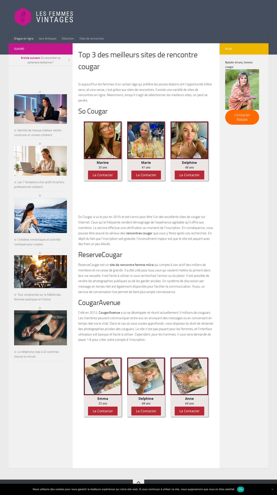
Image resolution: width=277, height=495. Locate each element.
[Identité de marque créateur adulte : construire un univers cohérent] (40, 107)
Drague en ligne (24, 38)
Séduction (68, 38)
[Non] (272, 489)
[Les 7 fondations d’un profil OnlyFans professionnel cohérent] (40, 159)
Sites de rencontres (91, 38)
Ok (240, 489)
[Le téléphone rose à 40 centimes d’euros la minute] (40, 326)
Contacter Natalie (242, 117)
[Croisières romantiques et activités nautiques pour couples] (40, 213)
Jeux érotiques (47, 38)
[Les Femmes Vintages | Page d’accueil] (44, 17)
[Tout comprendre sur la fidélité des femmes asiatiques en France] (40, 270)
